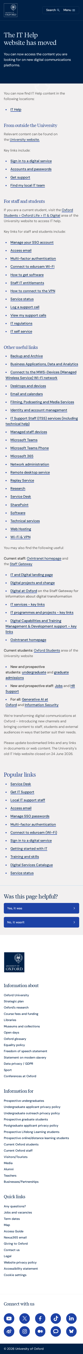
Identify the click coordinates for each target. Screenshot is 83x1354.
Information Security (42, 705)
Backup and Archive (26, 356)
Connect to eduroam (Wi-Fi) (33, 832)
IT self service (21, 331)
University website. (25, 139)
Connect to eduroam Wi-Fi (32, 266)
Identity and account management (38, 410)
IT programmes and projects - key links (41, 612)
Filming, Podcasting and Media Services (42, 402)
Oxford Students (47, 650)
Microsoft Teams (23, 440)
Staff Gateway (21, 564)
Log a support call (24, 307)
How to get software (27, 275)
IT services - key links (27, 604)
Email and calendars (26, 394)
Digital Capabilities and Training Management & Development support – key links (41, 626)
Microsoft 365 (21, 456)
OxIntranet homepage (44, 558)
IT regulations (21, 323)
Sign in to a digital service (31, 161)
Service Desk (20, 496)
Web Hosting (20, 529)
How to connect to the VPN (32, 291)
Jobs (59, 686)
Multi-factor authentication (33, 258)
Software (17, 513)
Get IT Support (22, 792)
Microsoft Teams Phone (29, 448)
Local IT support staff (27, 800)
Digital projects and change (32, 583)
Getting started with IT (28, 848)
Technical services (25, 521)
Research (17, 488)
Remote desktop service (30, 472)
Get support (20, 177)
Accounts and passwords (31, 169)
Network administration (29, 464)
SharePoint (19, 505)
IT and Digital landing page (31, 575)
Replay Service (22, 480)
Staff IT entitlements (27, 283)
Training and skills (24, 856)
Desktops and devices (28, 386)
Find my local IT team (27, 185)
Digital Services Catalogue (31, 865)
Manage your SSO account (32, 242)
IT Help (15, 109)
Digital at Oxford (23, 591)
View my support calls (28, 315)
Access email (20, 250)
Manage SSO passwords (29, 816)
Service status (22, 299)
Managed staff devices (28, 432)
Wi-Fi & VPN (20, 537)
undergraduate (34, 672)
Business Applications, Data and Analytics (44, 364)
